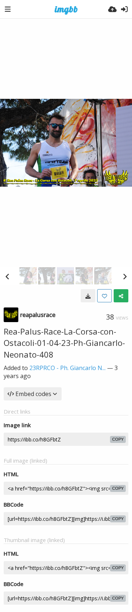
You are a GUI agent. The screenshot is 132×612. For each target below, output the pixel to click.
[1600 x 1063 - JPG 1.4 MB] (88, 295)
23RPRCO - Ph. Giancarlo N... (67, 368)
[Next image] (124, 276)
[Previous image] (7, 276)
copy (118, 439)
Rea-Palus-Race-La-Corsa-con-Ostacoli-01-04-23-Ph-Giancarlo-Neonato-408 (64, 343)
